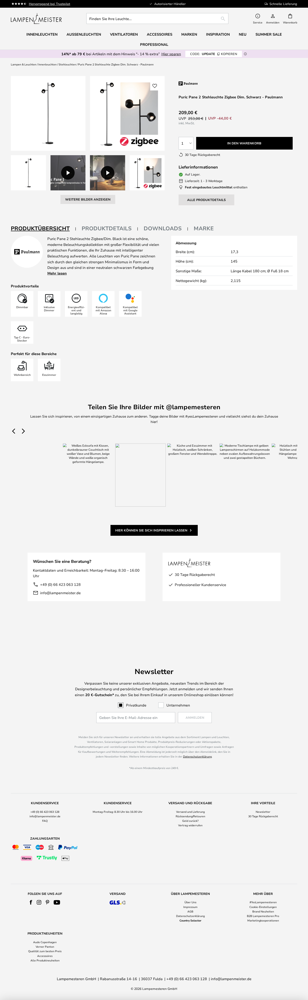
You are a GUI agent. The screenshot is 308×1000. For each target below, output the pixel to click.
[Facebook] (31, 902)
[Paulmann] (207, 83)
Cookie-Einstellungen (263, 907)
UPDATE (213, 54)
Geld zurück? (190, 820)
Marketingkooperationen (263, 920)
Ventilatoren (124, 34)
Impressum (190, 907)
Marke (204, 228)
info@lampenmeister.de (60, 592)
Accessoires (45, 956)
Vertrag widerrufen (190, 825)
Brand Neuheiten (263, 911)
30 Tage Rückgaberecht (263, 816)
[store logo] (36, 18)
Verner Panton (45, 946)
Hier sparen (171, 53)
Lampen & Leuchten (23, 64)
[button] (28, 172)
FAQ (45, 820)
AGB (190, 911)
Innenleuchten (47, 64)
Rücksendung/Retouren (190, 816)
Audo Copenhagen (45, 942)
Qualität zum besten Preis (45, 951)
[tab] (43, 228)
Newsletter (263, 811)
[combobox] (157, 18)
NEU (242, 34)
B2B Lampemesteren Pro (263, 916)
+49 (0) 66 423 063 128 (60, 584)
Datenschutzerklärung (197, 756)
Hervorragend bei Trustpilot (49, 4)
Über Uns (190, 902)
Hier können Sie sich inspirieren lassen (151, 530)
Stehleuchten (67, 64)
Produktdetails (107, 228)
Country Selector (190, 920)
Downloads (163, 228)
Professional (154, 44)
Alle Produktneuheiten (45, 960)
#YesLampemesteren (263, 902)
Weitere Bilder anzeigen (87, 199)
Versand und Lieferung (190, 811)
